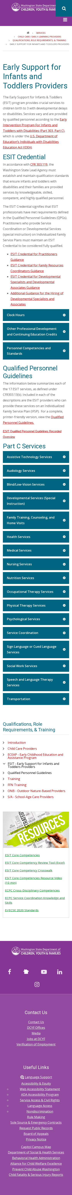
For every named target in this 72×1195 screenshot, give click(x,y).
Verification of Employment (36, 1044)
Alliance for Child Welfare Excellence (36, 1163)
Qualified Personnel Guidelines (30, 773)
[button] (65, 20)
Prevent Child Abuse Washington (36, 1169)
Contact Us (36, 1022)
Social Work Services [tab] (22, 666)
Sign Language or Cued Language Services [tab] (31, 649)
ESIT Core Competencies (22, 855)
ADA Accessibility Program (40, 1094)
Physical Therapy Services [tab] (26, 605)
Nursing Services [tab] (19, 564)
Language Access (39, 1106)
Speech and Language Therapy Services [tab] (30, 682)
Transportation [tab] (18, 699)
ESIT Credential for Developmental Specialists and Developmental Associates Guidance (35, 282)
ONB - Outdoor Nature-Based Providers (36, 791)
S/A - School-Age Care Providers (31, 797)
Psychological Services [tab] (23, 619)
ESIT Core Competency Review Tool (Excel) (35, 863)
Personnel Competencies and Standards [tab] (29, 351)
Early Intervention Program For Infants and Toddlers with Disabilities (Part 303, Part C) (35, 125)
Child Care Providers (22, 748)
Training (14, 779)
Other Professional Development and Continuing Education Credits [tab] (32, 331)
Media (36, 1033)
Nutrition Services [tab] (20, 578)
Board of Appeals (36, 1134)
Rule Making (36, 1117)
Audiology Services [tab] (21, 471)
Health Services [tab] (18, 537)
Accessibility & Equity (36, 1083)
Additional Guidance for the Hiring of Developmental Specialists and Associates (37, 299)
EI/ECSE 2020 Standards (22, 910)
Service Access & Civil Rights (40, 1100)
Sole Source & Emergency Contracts (36, 1122)
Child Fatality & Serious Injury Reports (36, 1175)
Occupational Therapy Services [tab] (30, 592)
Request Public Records (36, 1128)
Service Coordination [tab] (22, 633)
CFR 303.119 (38, 164)
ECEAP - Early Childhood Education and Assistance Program (35, 756)
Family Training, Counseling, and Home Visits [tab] (31, 520)
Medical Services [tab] (19, 550)
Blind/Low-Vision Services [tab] (26, 484)
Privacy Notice (36, 1139)
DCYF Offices (36, 1028)
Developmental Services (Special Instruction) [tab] (31, 501)
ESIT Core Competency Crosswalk (28, 870)
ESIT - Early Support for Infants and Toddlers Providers (33, 765)
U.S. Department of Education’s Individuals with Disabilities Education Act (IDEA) (31, 142)
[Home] (36, 7)
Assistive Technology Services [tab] (29, 457)
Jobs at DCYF (36, 1039)
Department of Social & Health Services (36, 1152)
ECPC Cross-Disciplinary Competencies (32, 890)
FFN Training (17, 785)
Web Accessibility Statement (40, 1089)
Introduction (17, 742)
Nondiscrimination (39, 1111)
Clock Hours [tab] (16, 315)
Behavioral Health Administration (36, 1158)
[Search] (64, 8)
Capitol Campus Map (36, 1147)
